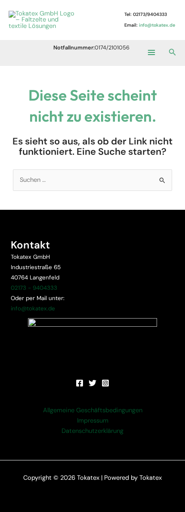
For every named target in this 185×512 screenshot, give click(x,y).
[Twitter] (92, 383)
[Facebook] (79, 383)
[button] (172, 52)
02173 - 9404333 (34, 287)
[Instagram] (105, 383)
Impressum (92, 421)
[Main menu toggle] (151, 52)
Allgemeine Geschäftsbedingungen (92, 410)
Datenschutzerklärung (92, 431)
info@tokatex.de (33, 308)
